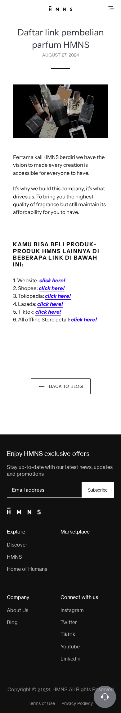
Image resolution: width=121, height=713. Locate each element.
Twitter (68, 622)
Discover (17, 545)
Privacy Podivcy (77, 703)
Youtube (70, 646)
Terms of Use (42, 703)
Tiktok (67, 634)
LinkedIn (70, 659)
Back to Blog (65, 386)
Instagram (72, 610)
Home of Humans (27, 569)
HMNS (14, 557)
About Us (17, 610)
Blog (12, 622)
